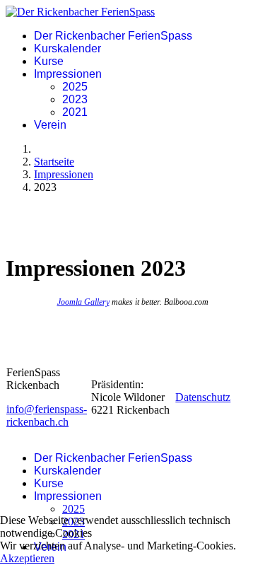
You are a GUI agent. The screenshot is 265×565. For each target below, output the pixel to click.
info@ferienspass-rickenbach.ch (46, 415)
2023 (75, 99)
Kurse (49, 61)
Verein (50, 125)
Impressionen (68, 74)
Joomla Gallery (83, 302)
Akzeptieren (27, 558)
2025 (75, 87)
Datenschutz (202, 397)
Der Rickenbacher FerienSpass (113, 36)
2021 (75, 112)
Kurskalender (67, 48)
